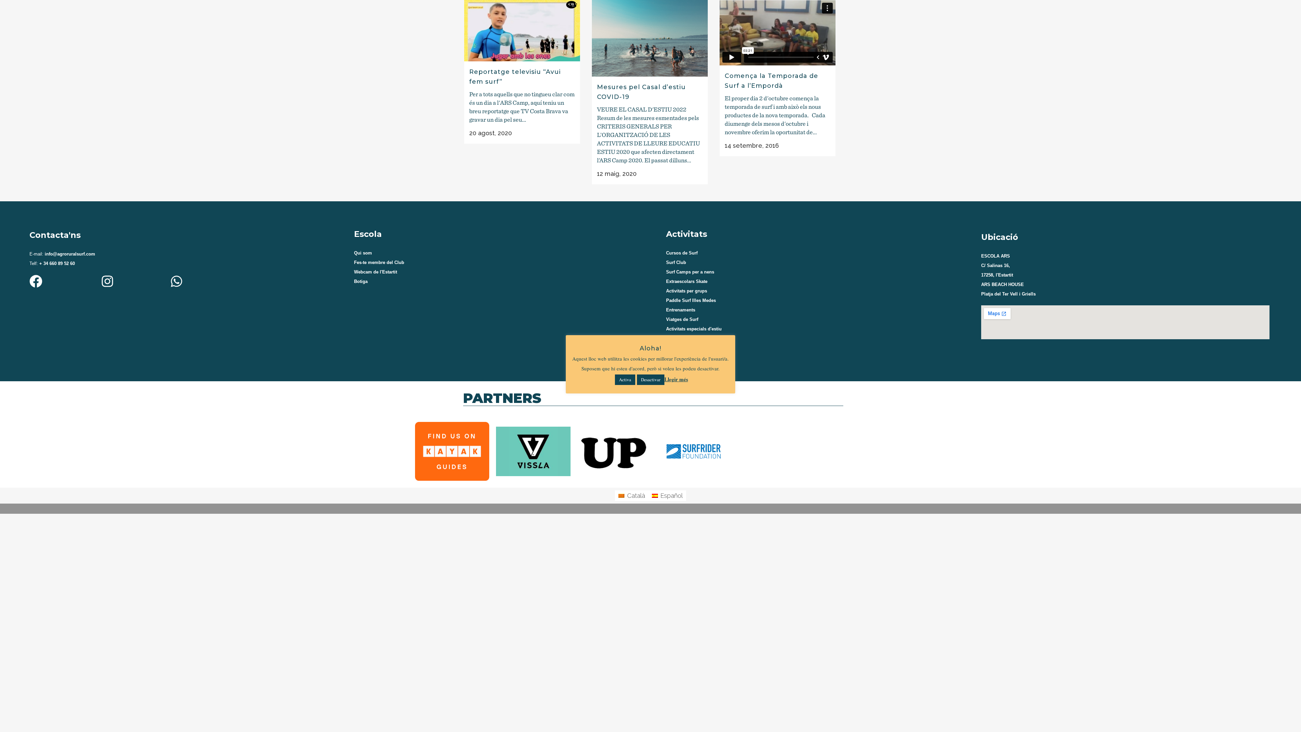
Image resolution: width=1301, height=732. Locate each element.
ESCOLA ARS (995, 256)
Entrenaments (680, 309)
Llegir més (676, 379)
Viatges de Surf (682, 319)
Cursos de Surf (682, 253)
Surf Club (676, 262)
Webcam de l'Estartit (375, 271)
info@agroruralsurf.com (69, 254)
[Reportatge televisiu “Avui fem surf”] (522, 30)
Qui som (363, 253)
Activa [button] (625, 380)
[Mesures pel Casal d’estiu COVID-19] (650, 38)
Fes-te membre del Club (379, 262)
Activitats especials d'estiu (694, 328)
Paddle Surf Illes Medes (691, 300)
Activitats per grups (686, 290)
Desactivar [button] (650, 380)
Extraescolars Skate (686, 281)
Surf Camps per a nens (690, 271)
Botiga (361, 281)
